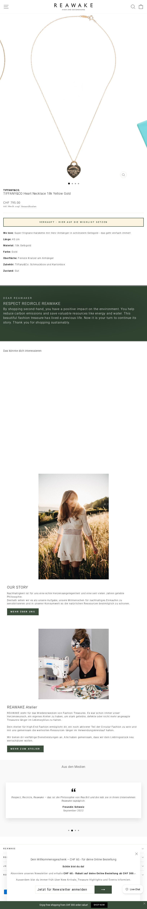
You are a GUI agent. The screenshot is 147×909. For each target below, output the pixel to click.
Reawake (9, 849)
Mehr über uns (23, 611)
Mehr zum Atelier (25, 749)
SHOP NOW (99, 905)
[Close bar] (144, 903)
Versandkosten (29, 206)
